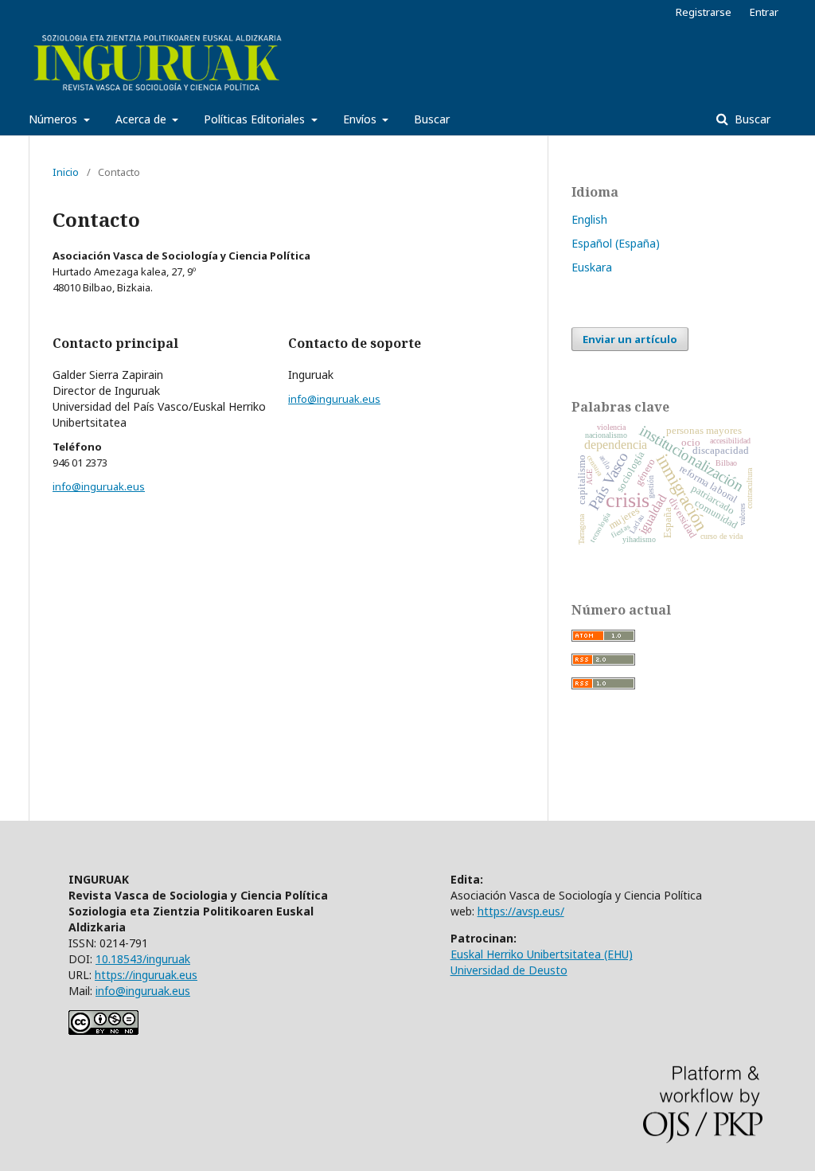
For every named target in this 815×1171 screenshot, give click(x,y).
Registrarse (703, 12)
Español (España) (615, 243)
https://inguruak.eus (146, 974)
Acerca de (142, 119)
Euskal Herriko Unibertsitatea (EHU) (541, 954)
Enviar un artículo (630, 339)
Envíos (361, 119)
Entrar (764, 12)
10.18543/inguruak (143, 958)
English (589, 219)
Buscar (432, 119)
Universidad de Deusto (508, 970)
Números (54, 119)
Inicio (66, 172)
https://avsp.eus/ (521, 911)
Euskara (591, 267)
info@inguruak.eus (99, 486)
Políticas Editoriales (256, 119)
